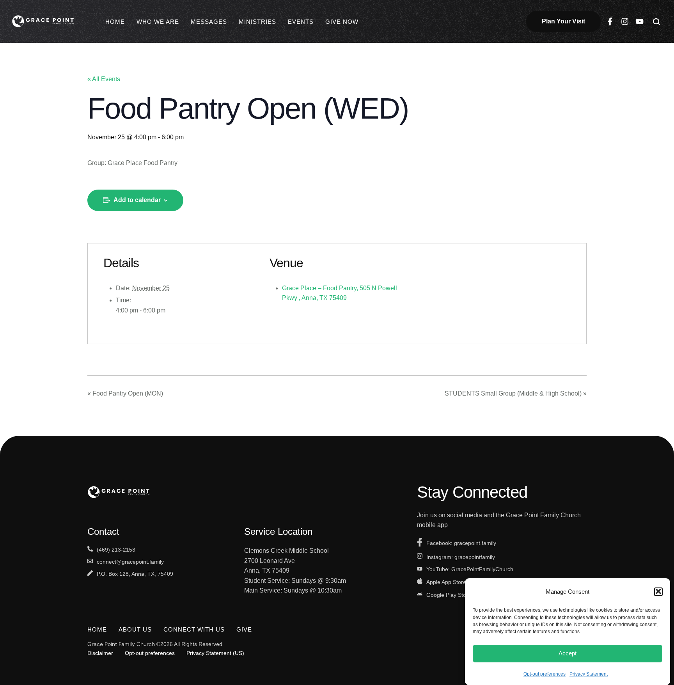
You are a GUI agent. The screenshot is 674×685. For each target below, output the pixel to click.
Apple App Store (446, 582)
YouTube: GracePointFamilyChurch (469, 569)
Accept (567, 653)
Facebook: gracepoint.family (461, 543)
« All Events (103, 79)
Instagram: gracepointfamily (460, 557)
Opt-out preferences (544, 673)
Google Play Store (448, 595)
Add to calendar (137, 200)
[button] (658, 591)
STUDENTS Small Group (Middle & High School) (516, 393)
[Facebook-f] (610, 21)
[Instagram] (624, 21)
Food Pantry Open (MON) (125, 393)
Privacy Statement (588, 673)
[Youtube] (639, 21)
